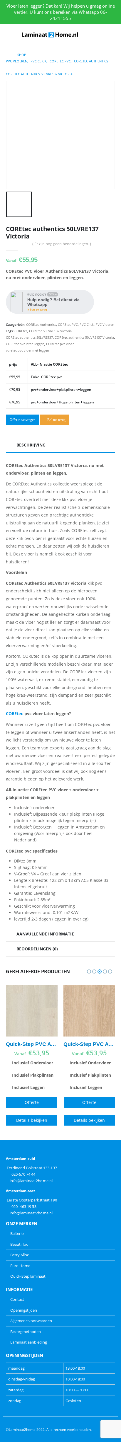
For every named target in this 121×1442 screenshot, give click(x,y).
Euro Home (20, 1265)
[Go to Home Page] (7, 55)
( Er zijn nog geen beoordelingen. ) (61, 243)
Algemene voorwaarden (31, 1320)
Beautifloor (20, 1244)
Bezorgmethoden (25, 1331)
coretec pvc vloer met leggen (27, 350)
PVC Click (87, 324)
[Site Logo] (50, 34)
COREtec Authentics (41, 324)
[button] (10, 35)
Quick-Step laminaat (28, 1276)
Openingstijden (23, 1310)
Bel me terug (55, 420)
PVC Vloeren (104, 324)
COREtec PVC (68, 324)
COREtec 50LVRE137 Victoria (50, 331)
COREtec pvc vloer (60, 343)
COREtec (20, 331)
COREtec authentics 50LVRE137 (29, 337)
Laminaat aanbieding (28, 1342)
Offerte (32, 1102)
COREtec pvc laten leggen (25, 343)
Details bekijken (31, 1120)
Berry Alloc (19, 1254)
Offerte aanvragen (22, 420)
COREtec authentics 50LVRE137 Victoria (84, 337)
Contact (17, 1299)
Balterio (17, 1233)
